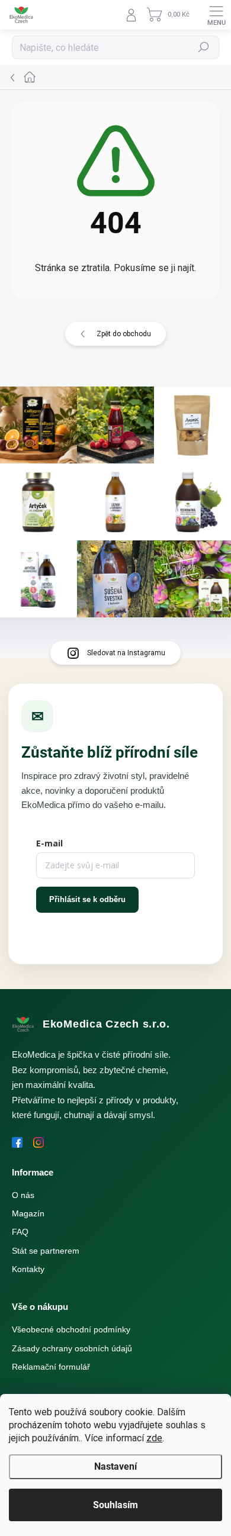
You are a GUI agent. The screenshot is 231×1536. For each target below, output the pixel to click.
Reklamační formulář (51, 1366)
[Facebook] (17, 1142)
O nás (23, 1195)
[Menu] (216, 15)
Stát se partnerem (45, 1250)
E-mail (49, 843)
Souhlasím (115, 1505)
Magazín (28, 1213)
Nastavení (115, 1466)
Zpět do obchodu (124, 334)
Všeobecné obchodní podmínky (71, 1329)
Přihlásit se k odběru (87, 899)
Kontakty (28, 1269)
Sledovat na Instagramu (126, 653)
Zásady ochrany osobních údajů (72, 1348)
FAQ (20, 1231)
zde (154, 1438)
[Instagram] (38, 1142)
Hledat (203, 47)
